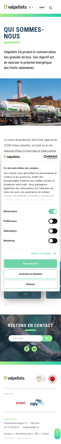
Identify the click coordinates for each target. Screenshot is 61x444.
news (42, 7)
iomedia (13, 438)
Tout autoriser (30, 263)
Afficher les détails (41, 253)
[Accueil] (15, 7)
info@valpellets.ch (31, 427)
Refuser (30, 284)
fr (30, 7)
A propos (8, 433)
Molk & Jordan (27, 438)
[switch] (52, 221)
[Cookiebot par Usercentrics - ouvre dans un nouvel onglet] (43, 157)
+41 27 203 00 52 (11, 427)
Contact (45, 433)
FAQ (36, 433)
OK (46, 338)
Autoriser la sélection (30, 274)
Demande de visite (23, 433)
